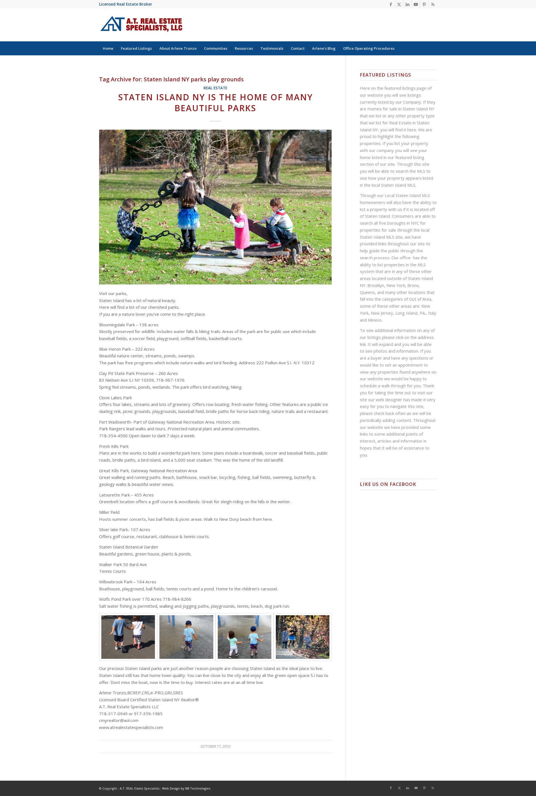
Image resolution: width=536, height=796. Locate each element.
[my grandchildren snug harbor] (303, 637)
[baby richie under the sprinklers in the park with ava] (245, 637)
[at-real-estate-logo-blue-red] (141, 24)
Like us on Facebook (388, 484)
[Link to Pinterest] (424, 4)
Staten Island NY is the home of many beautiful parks (215, 102)
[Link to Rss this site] (433, 4)
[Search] (433, 48)
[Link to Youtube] (416, 4)
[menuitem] (108, 48)
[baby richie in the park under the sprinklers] (186, 637)
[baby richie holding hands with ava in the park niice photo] (128, 637)
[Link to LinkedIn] (407, 4)
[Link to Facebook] (391, 4)
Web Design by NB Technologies (186, 788)
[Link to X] (399, 4)
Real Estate (215, 88)
